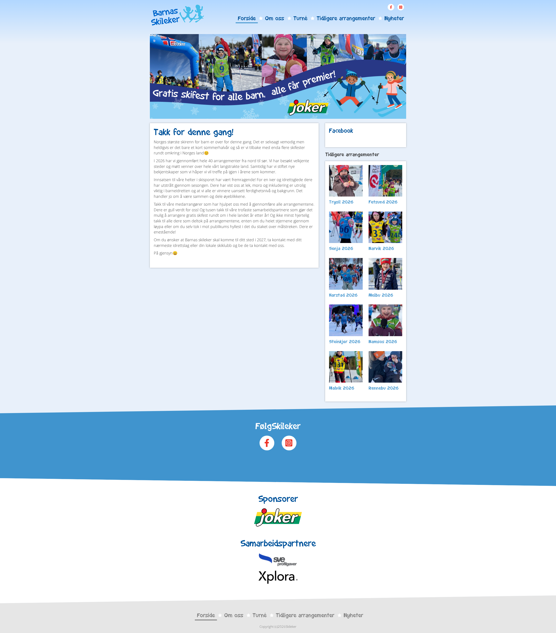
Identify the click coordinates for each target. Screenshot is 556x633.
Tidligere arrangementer (346, 18)
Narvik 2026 (381, 248)
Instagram (400, 7)
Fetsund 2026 (383, 202)
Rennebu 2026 (384, 388)
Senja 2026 (341, 248)
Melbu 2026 (381, 295)
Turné (300, 18)
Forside (247, 18)
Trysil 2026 (341, 202)
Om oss (274, 18)
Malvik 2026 (341, 388)
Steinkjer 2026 (345, 341)
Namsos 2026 (383, 341)
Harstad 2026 (343, 295)
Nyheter (394, 18)
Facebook (391, 7)
